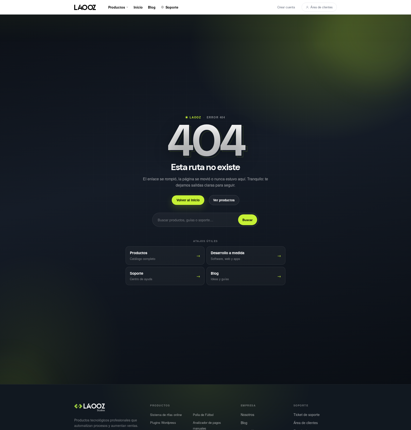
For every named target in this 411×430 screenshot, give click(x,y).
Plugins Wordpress (163, 422)
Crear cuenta (286, 7)
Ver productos (224, 199)
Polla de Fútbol (203, 414)
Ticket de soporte (307, 414)
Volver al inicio (188, 199)
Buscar (247, 220)
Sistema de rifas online (166, 414)
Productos (116, 7)
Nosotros (247, 414)
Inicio (138, 7)
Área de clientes (321, 7)
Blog (152, 7)
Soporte (172, 7)
